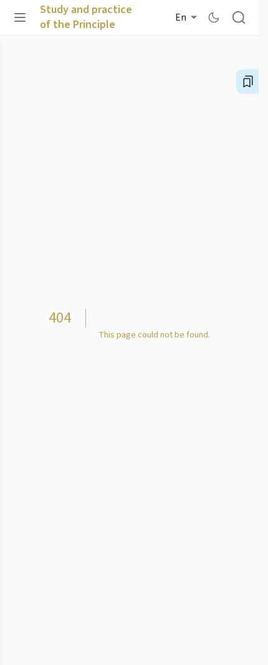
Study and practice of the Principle (86, 17)
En (180, 17)
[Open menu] (19, 17)
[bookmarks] (248, 81)
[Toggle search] (238, 17)
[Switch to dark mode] (213, 17)
